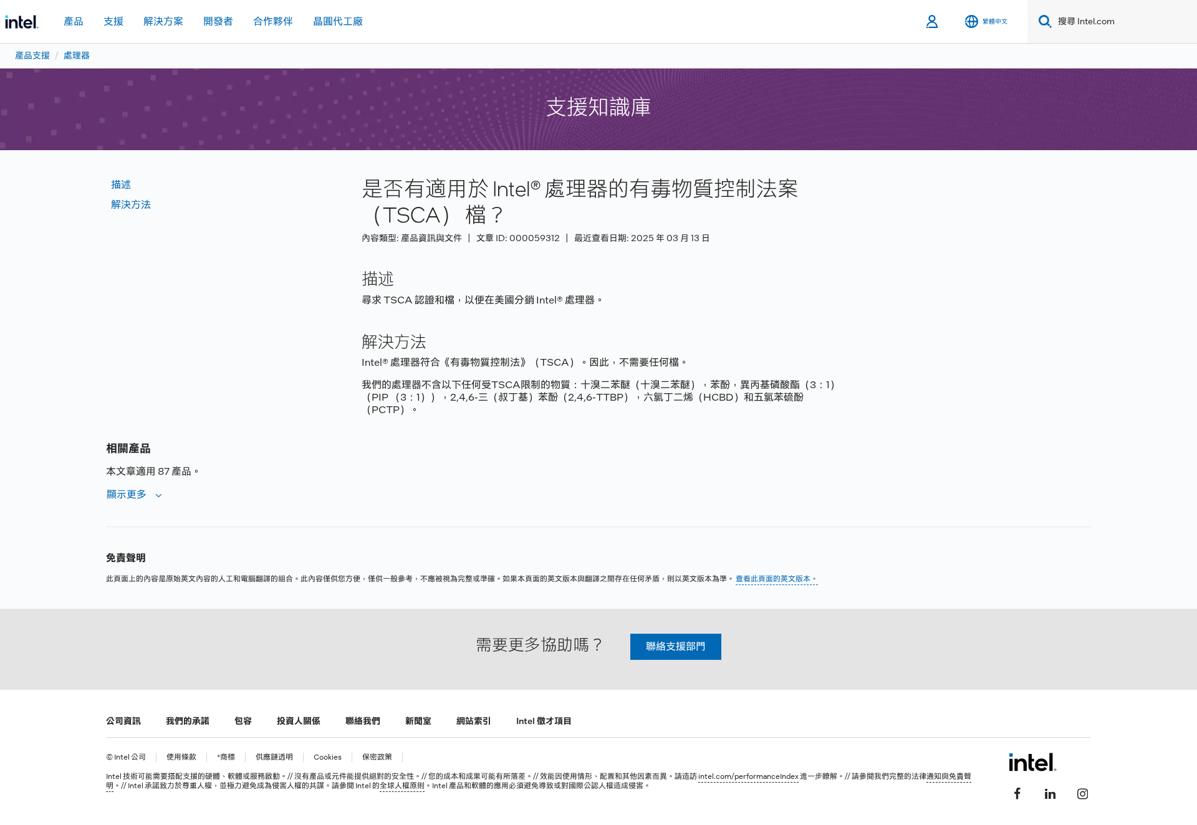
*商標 (226, 757)
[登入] (933, 22)
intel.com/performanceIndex (748, 776)
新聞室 (418, 721)
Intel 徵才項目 (544, 721)
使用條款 (181, 757)
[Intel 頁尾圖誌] (1033, 762)
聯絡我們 (362, 721)
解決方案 (163, 21)
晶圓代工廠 (338, 21)
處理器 (77, 55)
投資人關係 (298, 721)
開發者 (218, 21)
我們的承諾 (187, 721)
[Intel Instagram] (1082, 792)
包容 (243, 721)
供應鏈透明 (274, 757)
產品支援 (32, 55)
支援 (113, 21)
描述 (121, 184)
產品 (74, 21)
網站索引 (473, 721)
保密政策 (377, 757)
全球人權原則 (402, 786)
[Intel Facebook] (1017, 792)
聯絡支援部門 (676, 646)
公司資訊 (123, 721)
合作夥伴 (273, 21)
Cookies (328, 757)
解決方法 (131, 204)
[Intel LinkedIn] (1050, 792)
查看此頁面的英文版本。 (777, 579)
